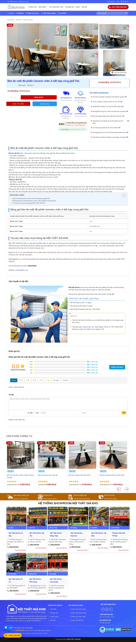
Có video (56, 380)
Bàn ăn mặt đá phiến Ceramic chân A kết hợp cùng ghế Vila (31, 198)
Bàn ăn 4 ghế (28, 20)
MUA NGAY (38, 97)
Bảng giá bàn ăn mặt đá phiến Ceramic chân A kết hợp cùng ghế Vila (34, 201)
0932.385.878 (13, 591)
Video (78, 7)
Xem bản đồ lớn (20, 550)
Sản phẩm (42, 7)
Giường (63, 13)
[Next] (127, 489)
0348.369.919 (34, 591)
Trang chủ (32, 7)
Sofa (11, 13)
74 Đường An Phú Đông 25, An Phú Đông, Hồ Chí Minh (107, 122)
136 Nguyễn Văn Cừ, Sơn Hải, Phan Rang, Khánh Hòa (109, 132)
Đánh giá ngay (117, 367)
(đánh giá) (22, 85)
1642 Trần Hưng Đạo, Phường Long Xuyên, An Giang (108, 137)
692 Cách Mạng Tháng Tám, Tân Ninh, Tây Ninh (107, 116)
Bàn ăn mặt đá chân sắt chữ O (79, 475)
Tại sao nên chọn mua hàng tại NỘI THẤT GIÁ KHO (29, 203)
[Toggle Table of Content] (122, 195)
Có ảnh (65, 380)
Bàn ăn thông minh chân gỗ (47, 475)
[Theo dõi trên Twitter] (125, 1)
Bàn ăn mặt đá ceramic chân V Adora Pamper (20, 476)
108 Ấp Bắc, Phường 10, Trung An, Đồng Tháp (106, 106)
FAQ (118, 2)
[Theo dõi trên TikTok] (107, 609)
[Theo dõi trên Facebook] (121, 1)
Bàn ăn (21, 13)
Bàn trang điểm (49, 13)
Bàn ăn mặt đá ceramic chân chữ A (112, 475)
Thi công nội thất (56, 7)
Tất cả (14, 380)
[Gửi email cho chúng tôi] (127, 1)
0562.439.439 (13, 547)
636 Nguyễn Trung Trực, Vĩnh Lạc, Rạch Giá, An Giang (108, 111)
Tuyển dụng (110, 2)
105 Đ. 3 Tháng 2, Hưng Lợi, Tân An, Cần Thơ (106, 102)
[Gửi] (126, 13)
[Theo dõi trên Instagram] (123, 1)
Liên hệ (84, 7)
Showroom (69, 7)
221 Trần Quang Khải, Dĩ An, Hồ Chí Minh (105, 128)
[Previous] (119, 489)
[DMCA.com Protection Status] (123, 629)
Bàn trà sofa (33, 13)
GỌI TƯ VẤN (18, 104)
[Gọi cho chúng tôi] (111, 609)
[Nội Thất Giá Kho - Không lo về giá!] (16, 7)
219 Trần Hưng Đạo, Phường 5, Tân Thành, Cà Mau (108, 97)
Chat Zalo (44, 104)
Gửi (124, 413)
